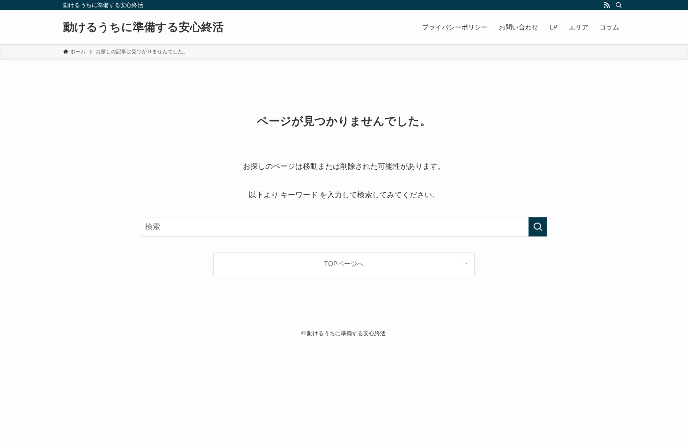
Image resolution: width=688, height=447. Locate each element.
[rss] (606, 5)
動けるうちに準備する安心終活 (143, 27)
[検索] (619, 5)
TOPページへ (344, 263)
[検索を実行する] (537, 227)
